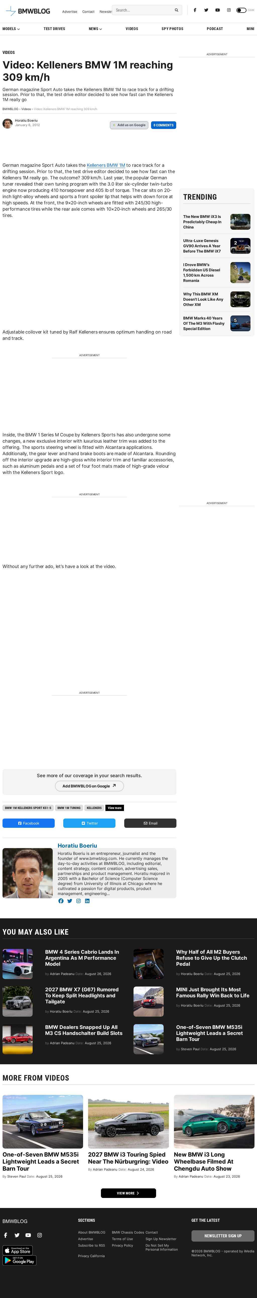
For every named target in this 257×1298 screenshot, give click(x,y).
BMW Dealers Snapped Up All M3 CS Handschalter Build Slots (83, 1030)
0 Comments (164, 125)
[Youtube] (217, 10)
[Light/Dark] (241, 10)
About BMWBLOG (91, 1232)
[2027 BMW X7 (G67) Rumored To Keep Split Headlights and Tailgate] (18, 989)
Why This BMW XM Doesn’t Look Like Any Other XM (203, 299)
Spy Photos (172, 29)
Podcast (215, 29)
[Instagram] (228, 10)
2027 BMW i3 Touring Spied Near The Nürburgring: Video (128, 1158)
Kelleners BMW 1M (106, 165)
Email (152, 823)
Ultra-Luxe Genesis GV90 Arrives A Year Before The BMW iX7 (202, 246)
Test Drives (54, 29)
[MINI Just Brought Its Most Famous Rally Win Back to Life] (149, 989)
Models (9, 29)
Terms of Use (122, 1239)
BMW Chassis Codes (128, 1232)
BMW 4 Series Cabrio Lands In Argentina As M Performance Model (82, 958)
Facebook (30, 823)
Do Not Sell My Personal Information (162, 1247)
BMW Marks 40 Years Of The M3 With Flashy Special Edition (204, 323)
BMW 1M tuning (69, 808)
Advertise (69, 11)
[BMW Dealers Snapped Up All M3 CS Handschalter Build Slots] (18, 1026)
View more (126, 1193)
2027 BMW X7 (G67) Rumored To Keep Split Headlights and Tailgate (82, 996)
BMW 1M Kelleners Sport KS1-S (28, 808)
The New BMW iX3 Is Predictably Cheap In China (202, 221)
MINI (250, 29)
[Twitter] (206, 10)
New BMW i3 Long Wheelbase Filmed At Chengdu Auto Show (203, 1161)
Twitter (92, 823)
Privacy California (91, 1256)
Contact (88, 11)
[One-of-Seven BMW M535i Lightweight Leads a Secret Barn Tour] (149, 1026)
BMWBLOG (10, 109)
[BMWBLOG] (34, 1221)
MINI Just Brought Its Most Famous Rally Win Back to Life (212, 993)
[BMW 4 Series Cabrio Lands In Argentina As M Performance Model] (18, 951)
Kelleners (94, 808)
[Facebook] (195, 10)
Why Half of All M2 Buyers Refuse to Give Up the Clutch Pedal (211, 958)
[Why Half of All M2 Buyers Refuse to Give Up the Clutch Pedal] (149, 951)
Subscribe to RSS (91, 1245)
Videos (132, 29)
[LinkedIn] (87, 901)
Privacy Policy (122, 1245)
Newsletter (108, 11)
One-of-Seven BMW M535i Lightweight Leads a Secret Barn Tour (209, 1033)
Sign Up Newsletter (161, 1239)
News (93, 29)
